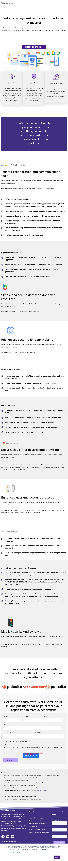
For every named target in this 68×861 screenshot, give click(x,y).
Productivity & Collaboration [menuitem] (37, 823)
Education (38, 790)
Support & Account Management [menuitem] (39, 821)
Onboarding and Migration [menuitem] (37, 818)
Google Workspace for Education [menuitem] (39, 832)
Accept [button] (56, 857)
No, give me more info (14, 852)
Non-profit (44, 790)
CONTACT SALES (33, 47)
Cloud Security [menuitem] (33, 826)
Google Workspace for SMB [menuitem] (37, 829)
